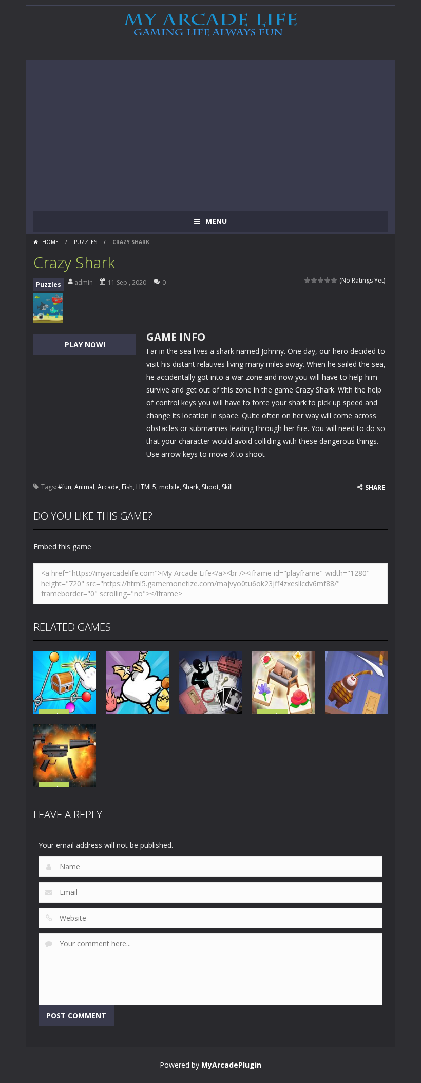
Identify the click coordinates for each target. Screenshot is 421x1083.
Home (50, 242)
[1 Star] (307, 280)
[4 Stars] (327, 280)
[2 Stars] (314, 280)
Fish (127, 486)
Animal (84, 486)
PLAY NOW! (85, 344)
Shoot (210, 486)
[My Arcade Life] (210, 25)
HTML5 (146, 486)
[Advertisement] (210, 131)
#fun (64, 486)
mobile (169, 486)
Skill (227, 486)
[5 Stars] (334, 280)
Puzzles (85, 242)
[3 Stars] (321, 280)
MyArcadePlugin (231, 1065)
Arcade (108, 486)
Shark (191, 486)
